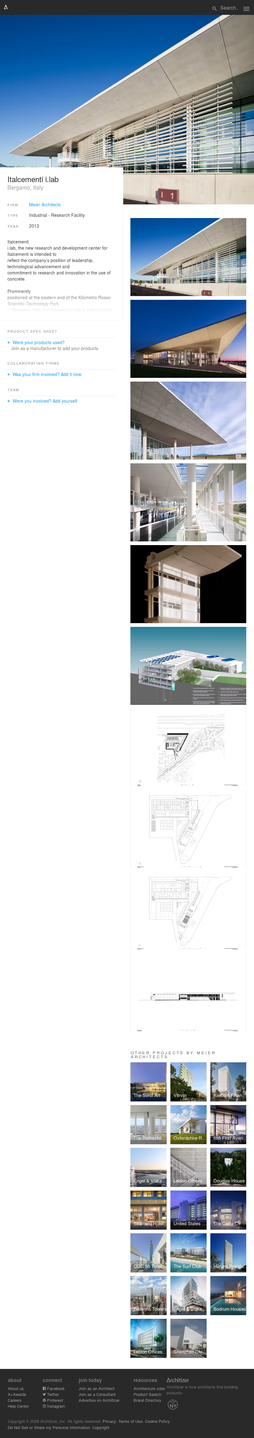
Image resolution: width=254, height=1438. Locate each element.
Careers (15, 1400)
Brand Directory (147, 1400)
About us (16, 1388)
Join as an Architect (97, 1388)
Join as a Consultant (97, 1394)
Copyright (100, 1427)
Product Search (147, 1394)
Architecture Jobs (149, 1388)
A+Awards (17, 1394)
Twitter (52, 1394)
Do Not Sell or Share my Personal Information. (49, 1427)
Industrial (38, 215)
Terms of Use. (131, 1421)
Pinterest (54, 1400)
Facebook (55, 1388)
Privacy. (110, 1421)
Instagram (55, 1406)
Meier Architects (45, 204)
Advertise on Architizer (99, 1400)
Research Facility (68, 215)
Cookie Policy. (158, 1421)
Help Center (18, 1406)
